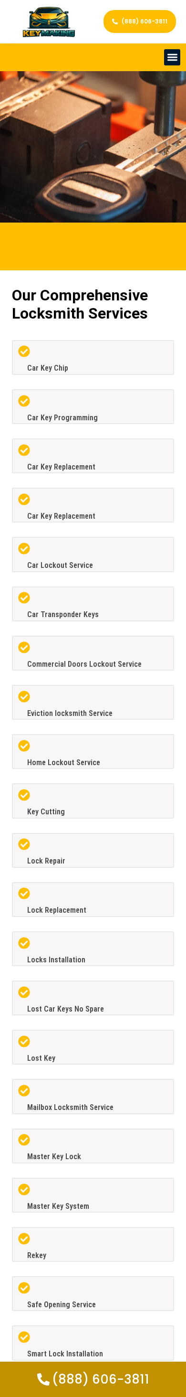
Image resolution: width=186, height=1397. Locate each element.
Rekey (36, 1255)
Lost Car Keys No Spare (65, 1008)
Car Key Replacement (61, 466)
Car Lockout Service (60, 565)
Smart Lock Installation (65, 1353)
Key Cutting (46, 811)
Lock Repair (46, 860)
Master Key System (58, 1206)
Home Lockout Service (63, 762)
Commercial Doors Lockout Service (84, 664)
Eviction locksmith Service (70, 713)
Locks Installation (56, 959)
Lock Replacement (56, 910)
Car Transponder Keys (63, 614)
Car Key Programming (62, 417)
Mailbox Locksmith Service (70, 1107)
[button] (172, 57)
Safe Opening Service (61, 1304)
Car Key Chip (47, 368)
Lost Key (41, 1058)
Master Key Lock (54, 1156)
